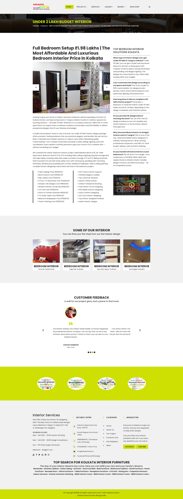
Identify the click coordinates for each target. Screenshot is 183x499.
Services (95, 7)
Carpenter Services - (139, 471)
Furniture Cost (112, 437)
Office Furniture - (66, 471)
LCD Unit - (114, 471)
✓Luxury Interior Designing (88, 192)
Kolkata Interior (113, 493)
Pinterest (88, 456)
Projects (81, 7)
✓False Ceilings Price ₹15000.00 (50, 172)
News (108, 445)
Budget (121, 7)
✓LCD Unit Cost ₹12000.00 (47, 189)
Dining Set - (124, 471)
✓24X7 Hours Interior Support (89, 172)
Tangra (36, 26)
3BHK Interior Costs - (140, 474)
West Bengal (96, 495)
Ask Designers (112, 441)
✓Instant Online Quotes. (87, 181)
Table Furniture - (82, 471)
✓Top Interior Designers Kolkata (90, 198)
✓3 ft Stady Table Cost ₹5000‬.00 (50, 195)
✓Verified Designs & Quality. (88, 175)
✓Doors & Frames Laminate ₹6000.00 (52, 192)
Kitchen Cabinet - (52, 468)
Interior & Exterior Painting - (61, 474)
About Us (110, 430)
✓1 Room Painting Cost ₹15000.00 (50, 201)
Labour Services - (41, 474)
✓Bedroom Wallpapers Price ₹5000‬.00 (53, 198)
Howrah (87, 495)
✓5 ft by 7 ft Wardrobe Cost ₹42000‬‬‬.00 (53, 181)
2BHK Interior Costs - (121, 474)
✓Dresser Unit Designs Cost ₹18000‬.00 (53, 184)
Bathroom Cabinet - (120, 468)
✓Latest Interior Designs (87, 201)
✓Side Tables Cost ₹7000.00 (48, 178)
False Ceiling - (66, 468)
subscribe (142, 447)
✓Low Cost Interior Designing (89, 195)
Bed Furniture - (103, 468)
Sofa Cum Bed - (90, 468)
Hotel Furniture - (136, 468)
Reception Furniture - (99, 471)
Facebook (80, 456)
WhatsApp (134, 7)
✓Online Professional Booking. (89, 184)
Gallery (108, 7)
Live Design (129, 447)
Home (68, 7)
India (104, 495)
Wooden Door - (51, 471)
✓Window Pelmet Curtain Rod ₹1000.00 (53, 186)
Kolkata (80, 495)
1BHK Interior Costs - (103, 474)
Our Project (111, 433)
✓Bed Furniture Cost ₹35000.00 (50, 175)
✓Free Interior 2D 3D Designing (90, 186)
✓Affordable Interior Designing (90, 189)
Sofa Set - (77, 468)
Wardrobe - (38, 468)
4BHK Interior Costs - (84, 474)
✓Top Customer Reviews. (87, 178)
